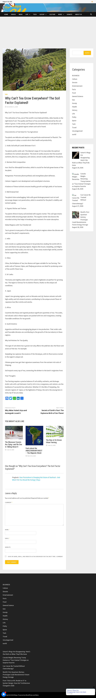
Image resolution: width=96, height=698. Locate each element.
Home (6, 14)
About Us (78, 14)
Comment (8, 502)
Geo (6, 94)
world (74, 134)
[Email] (92, 1)
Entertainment (77, 86)
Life (27, 14)
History (74, 110)
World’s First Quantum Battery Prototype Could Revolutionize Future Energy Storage (16, 674)
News (20, 14)
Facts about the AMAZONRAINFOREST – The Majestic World (34, 450)
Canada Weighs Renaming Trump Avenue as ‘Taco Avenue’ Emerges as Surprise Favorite (16, 660)
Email (7, 538)
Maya (16, 6)
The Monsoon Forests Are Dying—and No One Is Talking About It (13, 444)
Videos (13, 14)
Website (8, 547)
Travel (74, 127)
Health (74, 107)
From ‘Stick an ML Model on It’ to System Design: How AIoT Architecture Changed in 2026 (16, 683)
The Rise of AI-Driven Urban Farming (54, 441)
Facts (74, 89)
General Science (77, 96)
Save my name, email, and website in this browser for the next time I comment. (35, 556)
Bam (37, 695)
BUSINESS (75, 75)
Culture (52, 14)
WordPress (29, 695)
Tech (35, 14)
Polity (74, 117)
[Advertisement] (48, 34)
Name (7, 529)
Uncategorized (77, 131)
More (60, 14)
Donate (69, 14)
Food (74, 93)
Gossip (42, 14)
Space (74, 120)
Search (87, 53)
